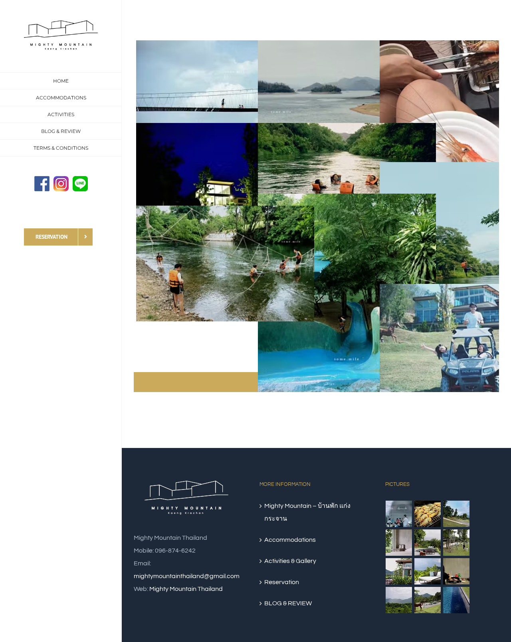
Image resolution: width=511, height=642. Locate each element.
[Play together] (456, 542)
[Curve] (456, 513)
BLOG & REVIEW (288, 603)
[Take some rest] (428, 571)
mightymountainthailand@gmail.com (187, 576)
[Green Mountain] (399, 600)
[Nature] (428, 600)
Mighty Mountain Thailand (186, 589)
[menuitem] (61, 80)
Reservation (281, 582)
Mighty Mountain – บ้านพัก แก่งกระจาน (307, 512)
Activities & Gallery (290, 561)
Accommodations (290, 540)
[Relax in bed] (399, 542)
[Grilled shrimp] (428, 513)
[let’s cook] (456, 571)
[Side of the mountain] (399, 571)
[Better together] (399, 513)
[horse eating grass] (428, 542)
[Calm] (456, 600)
